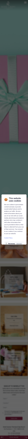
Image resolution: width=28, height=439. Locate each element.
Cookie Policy (8, 238)
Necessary (14, 243)
